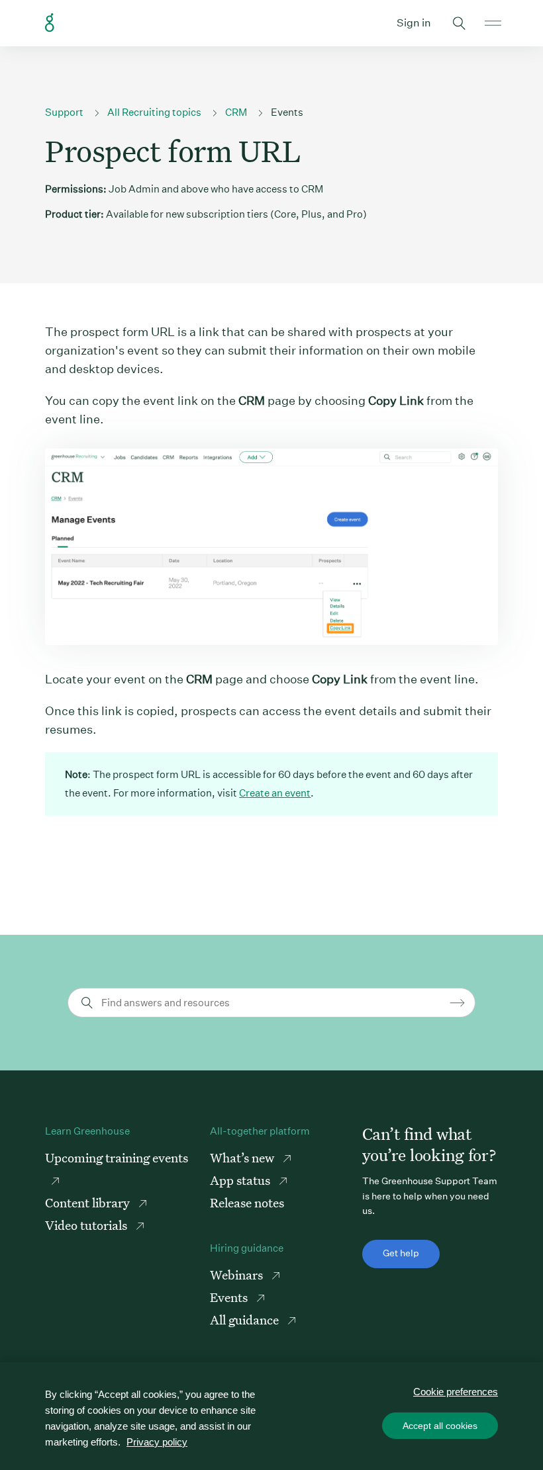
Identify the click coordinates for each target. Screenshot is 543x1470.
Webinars (238, 1274)
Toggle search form (459, 23)
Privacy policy (156, 1442)
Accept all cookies (440, 1425)
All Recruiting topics (154, 112)
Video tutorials (87, 1225)
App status (241, 1180)
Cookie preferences (455, 1391)
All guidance (245, 1319)
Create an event (275, 793)
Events (287, 112)
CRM (236, 112)
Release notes (247, 1202)
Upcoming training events (116, 1157)
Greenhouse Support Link (49, 23)
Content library (88, 1202)
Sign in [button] (414, 23)
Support (64, 112)
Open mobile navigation (493, 23)
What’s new (243, 1157)
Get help (401, 1253)
